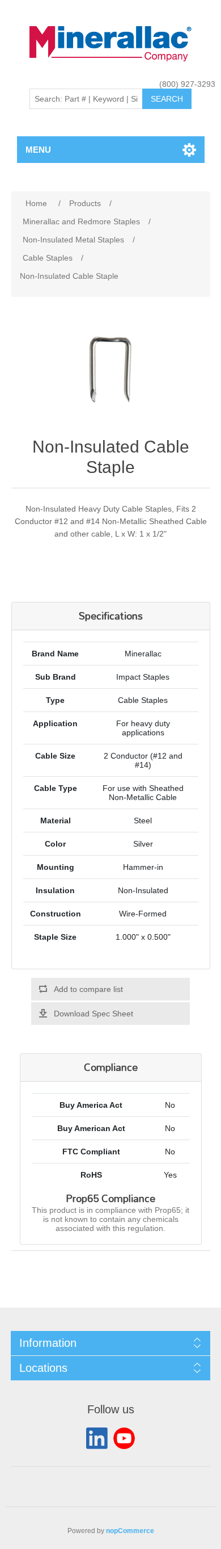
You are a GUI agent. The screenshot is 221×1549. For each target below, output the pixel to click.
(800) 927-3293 (187, 84)
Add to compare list (88, 989)
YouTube (124, 1438)
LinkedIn (97, 1438)
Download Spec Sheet (93, 1013)
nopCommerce (130, 1531)
